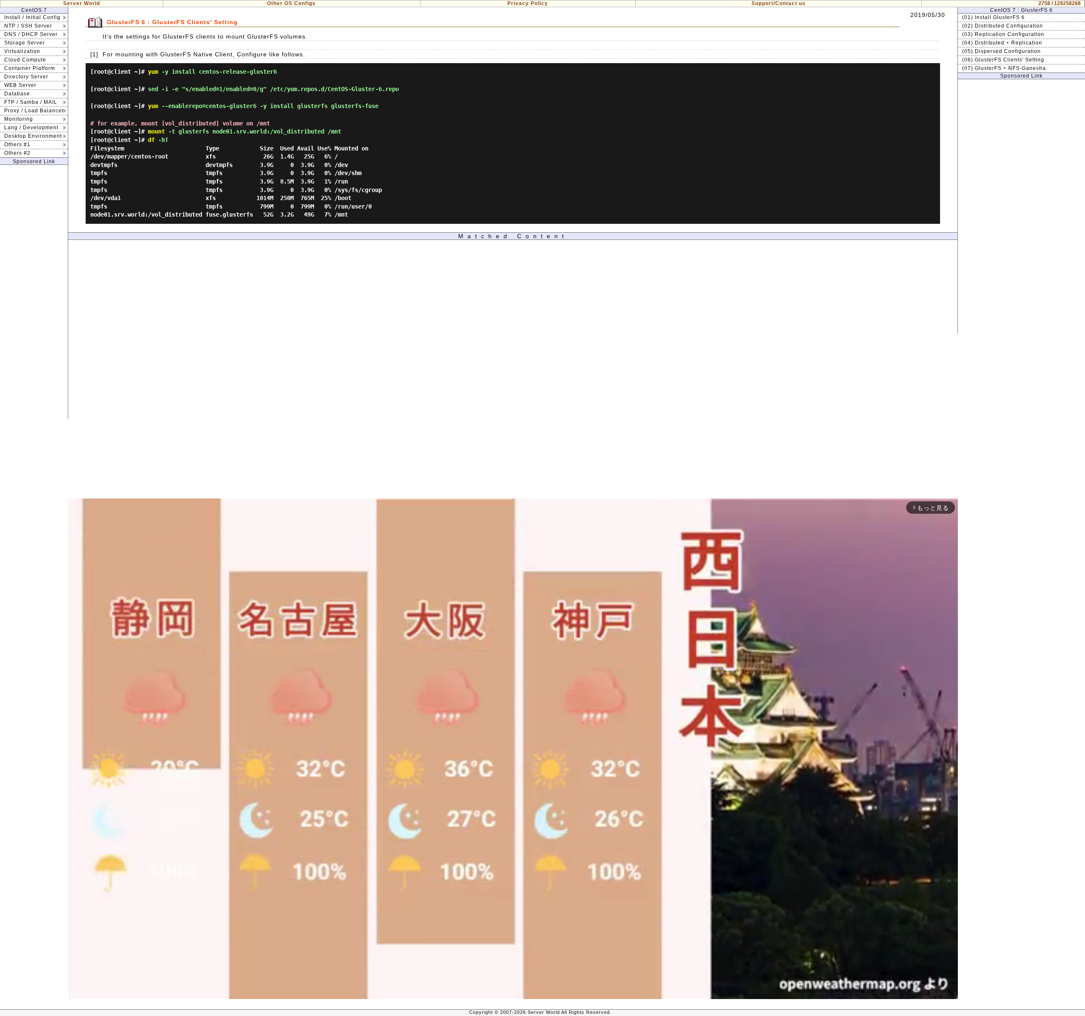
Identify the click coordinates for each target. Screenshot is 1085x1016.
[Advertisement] (34, 292)
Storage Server (24, 43)
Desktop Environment (33, 136)
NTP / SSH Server (28, 26)
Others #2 (17, 153)
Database (17, 94)
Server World (81, 3)
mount (156, 131)
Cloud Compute (25, 60)
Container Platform (29, 68)
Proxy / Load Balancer (34, 111)
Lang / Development (31, 128)
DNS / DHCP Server (31, 34)
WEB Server (20, 85)
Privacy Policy (527, 3)
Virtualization (22, 51)
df (151, 139)
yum (153, 71)
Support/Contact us (778, 3)
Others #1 (17, 145)
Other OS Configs (291, 3)
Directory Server (26, 77)
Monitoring (18, 119)
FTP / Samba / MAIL (30, 102)
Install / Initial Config (32, 17)
